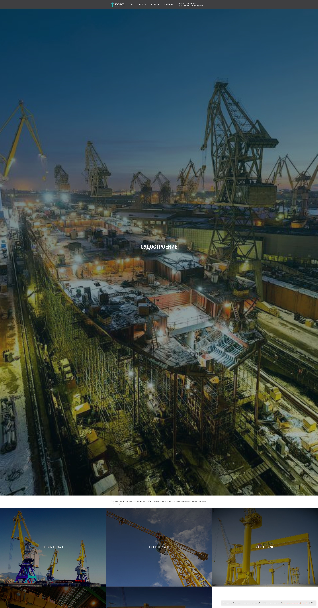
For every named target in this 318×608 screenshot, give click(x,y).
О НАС (131, 4)
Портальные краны (53, 547)
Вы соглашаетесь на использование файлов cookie (295, 603)
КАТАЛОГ (143, 4)
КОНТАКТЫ (168, 4)
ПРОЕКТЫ (155, 4)
